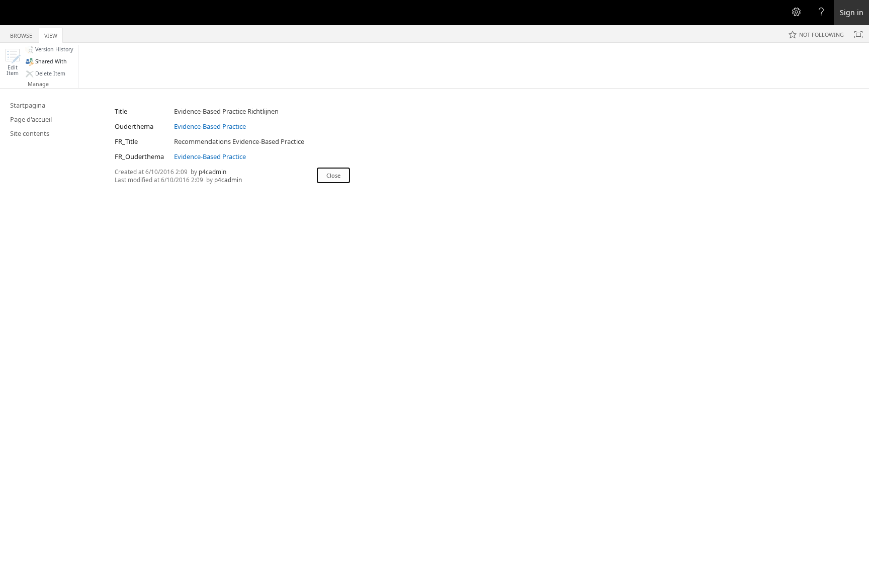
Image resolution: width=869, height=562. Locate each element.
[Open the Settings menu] (796, 12)
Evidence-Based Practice (210, 126)
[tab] (21, 33)
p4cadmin (212, 172)
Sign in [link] (851, 12)
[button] (12, 62)
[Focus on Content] (858, 34)
